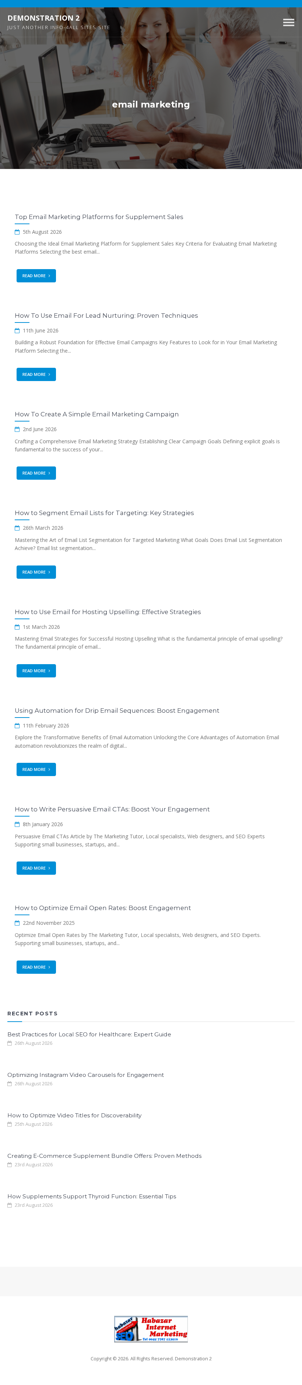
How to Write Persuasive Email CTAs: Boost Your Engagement (112, 809)
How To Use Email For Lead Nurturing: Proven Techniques (106, 315)
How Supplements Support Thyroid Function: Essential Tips (91, 1196)
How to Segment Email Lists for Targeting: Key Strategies (104, 513)
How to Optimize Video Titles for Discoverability (74, 1115)
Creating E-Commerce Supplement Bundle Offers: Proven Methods (104, 1155)
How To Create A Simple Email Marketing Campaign (97, 414)
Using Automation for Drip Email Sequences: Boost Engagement (117, 710)
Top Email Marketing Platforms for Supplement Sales (99, 217)
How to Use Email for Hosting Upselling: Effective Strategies (108, 612)
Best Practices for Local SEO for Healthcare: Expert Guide (89, 1034)
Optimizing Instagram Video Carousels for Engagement (85, 1074)
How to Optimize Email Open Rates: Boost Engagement (103, 908)
